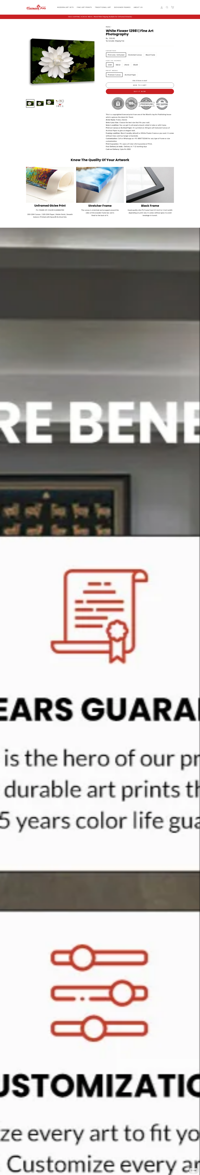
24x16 (126, 65)
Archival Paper (130, 75)
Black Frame (150, 55)
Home (108, 27)
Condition (111, 50)
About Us (138, 7)
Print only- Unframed (116, 55)
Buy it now (140, 91)
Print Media (112, 70)
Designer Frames (122, 7)
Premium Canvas (114, 75)
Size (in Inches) (113, 60)
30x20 (135, 65)
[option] (100, 17)
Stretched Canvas (135, 55)
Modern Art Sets (65, 7)
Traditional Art (103, 7)
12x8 (110, 65)
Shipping (118, 41)
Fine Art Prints (84, 7)
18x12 (118, 65)
